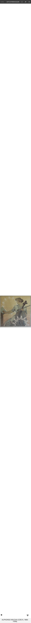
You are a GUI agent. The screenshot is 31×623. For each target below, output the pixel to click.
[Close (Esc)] (29, 2)
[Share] (25, 2)
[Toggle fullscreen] (22, 2)
